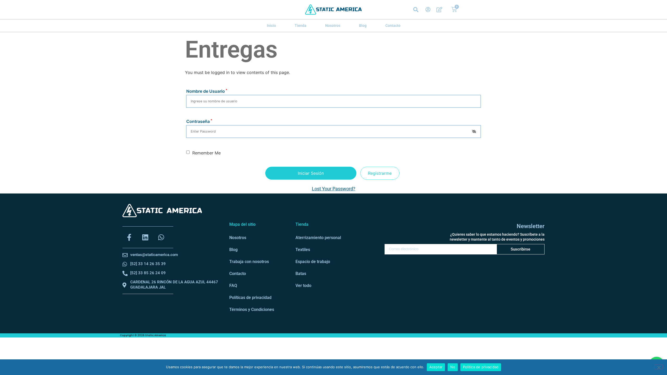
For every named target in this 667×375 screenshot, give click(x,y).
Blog (363, 25)
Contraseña (199, 121)
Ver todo (303, 285)
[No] (658, 367)
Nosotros (332, 25)
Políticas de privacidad (250, 297)
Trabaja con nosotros (249, 261)
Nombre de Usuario (206, 91)
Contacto (392, 25)
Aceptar (436, 367)
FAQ (233, 285)
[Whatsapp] (161, 237)
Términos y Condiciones (251, 309)
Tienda (300, 25)
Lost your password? (333, 188)
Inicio (271, 25)
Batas (300, 273)
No (452, 367)
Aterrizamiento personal (318, 237)
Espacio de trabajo (312, 261)
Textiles (302, 249)
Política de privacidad (481, 367)
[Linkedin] (145, 237)
